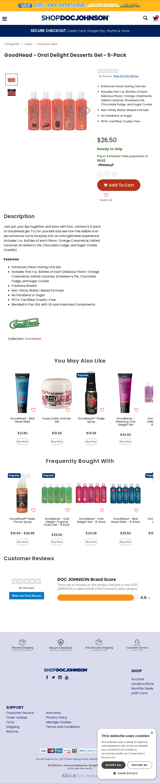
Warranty (53, 713)
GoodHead (33, 338)
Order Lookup (16, 717)
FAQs (10, 722)
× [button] (151, 732)
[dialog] (127, 754)
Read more (108, 757)
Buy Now (22, 441)
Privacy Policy (56, 717)
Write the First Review (126, 76)
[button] (4, 19)
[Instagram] (60, 677)
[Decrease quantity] (99, 173)
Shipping (12, 727)
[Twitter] (53, 677)
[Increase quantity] (114, 173)
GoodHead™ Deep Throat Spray (22, 520)
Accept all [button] (113, 765)
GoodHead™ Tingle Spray (91, 420)
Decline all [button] (140, 765)
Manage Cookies (58, 722)
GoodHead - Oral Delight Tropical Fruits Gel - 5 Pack (56, 522)
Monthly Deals (142, 688)
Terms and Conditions (63, 727)
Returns (12, 731)
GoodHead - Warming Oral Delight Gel (125, 422)
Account (137, 679)
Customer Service (20, 713)
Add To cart (121, 185)
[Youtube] (66, 677)
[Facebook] (47, 677)
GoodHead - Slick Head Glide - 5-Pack (125, 520)
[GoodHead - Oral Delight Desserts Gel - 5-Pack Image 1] (57, 110)
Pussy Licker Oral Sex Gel (57, 420)
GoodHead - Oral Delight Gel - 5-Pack (91, 520)
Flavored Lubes (47, 44)
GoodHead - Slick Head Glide (22, 420)
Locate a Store (142, 684)
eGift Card (139, 693)
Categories (12, 44)
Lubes (28, 44)
